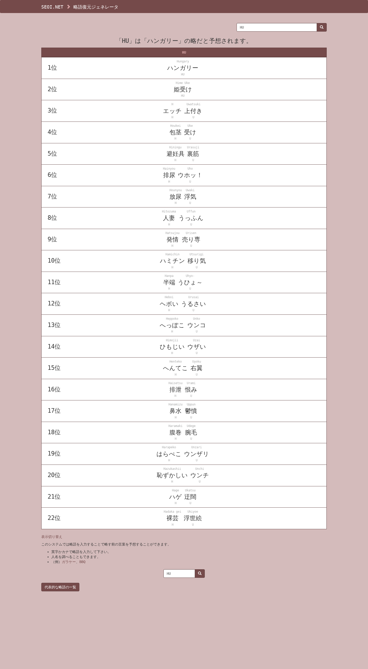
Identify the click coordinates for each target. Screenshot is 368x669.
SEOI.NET (52, 7)
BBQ (82, 562)
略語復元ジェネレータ (95, 7)
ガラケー (69, 562)
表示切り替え (51, 537)
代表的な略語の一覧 (60, 587)
